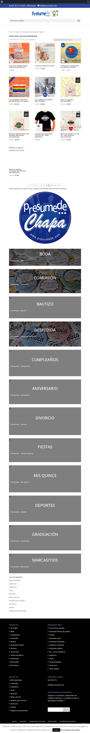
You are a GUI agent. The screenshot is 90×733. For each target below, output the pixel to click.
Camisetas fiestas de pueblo (59, 631)
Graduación (15, 658)
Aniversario (15, 652)
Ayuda (14, 721)
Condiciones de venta (67, 721)
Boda (12, 631)
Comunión (14, 638)
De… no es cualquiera (57, 652)
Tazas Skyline (54, 669)
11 (55, 185)
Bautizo (13, 642)
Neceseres (13, 604)
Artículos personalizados (30, 32)
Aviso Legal (52, 721)
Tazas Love (53, 665)
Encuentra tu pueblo (56, 628)
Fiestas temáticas (17, 655)
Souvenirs (53, 655)
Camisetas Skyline (56, 648)
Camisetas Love (55, 638)
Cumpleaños (15, 635)
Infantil (11, 607)
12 (59, 185)
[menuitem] (2, 2)
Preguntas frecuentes (37, 721)
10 (52, 185)
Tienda (51, 635)
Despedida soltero (17, 645)
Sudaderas (13, 587)
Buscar (66, 710)
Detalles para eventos (17, 601)
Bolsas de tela (14, 597)
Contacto (23, 721)
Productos (17, 32)
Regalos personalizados (17, 611)
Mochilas (12, 594)
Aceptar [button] (56, 730)
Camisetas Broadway (57, 642)
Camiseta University (56, 645)
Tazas (11, 590)
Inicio (11, 32)
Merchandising (14, 580)
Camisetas (13, 584)
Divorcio (13, 648)
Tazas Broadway (55, 662)
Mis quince (15, 665)
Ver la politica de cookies (70, 730)
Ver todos (14, 628)
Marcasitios (15, 662)
